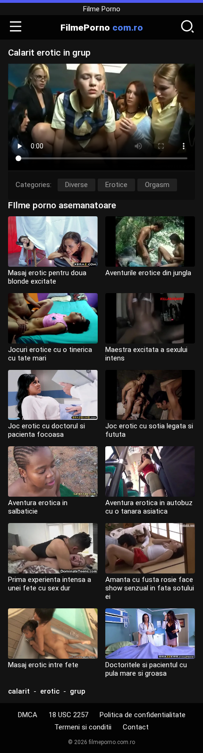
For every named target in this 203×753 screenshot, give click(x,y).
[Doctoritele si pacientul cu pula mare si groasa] (150, 633)
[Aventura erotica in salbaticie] (53, 471)
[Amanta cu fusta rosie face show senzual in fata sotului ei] (150, 548)
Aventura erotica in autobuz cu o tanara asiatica (149, 507)
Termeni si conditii (82, 727)
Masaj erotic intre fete (43, 665)
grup (77, 691)
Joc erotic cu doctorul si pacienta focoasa (46, 430)
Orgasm (157, 184)
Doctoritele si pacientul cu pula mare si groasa (146, 669)
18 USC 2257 (68, 715)
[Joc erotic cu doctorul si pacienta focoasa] (53, 395)
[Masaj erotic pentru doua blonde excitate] (53, 241)
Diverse (76, 184)
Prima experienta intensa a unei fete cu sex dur (49, 583)
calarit (19, 691)
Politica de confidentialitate (143, 715)
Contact (136, 727)
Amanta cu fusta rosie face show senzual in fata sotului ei (149, 588)
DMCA (27, 715)
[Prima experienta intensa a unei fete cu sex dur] (53, 548)
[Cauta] (187, 27)
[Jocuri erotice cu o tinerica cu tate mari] (53, 318)
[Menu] (15, 27)
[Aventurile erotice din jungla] (150, 241)
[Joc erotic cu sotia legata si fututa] (150, 395)
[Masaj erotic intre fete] (53, 633)
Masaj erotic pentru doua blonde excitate (47, 277)
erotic (49, 691)
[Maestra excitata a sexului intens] (150, 318)
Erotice (116, 184)
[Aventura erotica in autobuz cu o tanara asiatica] (150, 471)
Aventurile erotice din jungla (148, 273)
